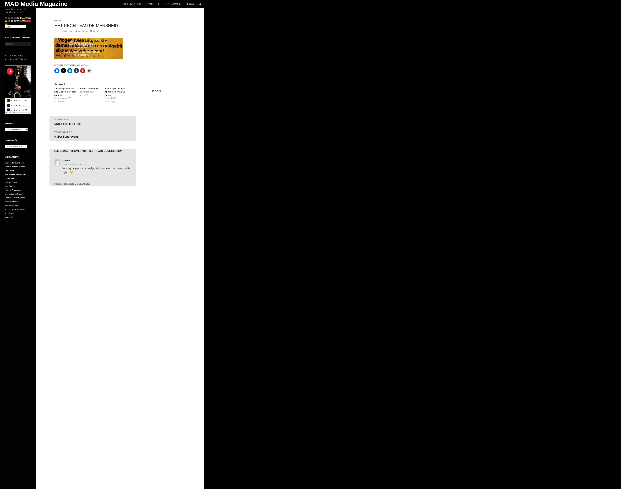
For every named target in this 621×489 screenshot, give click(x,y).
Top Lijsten (9, 213)
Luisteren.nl (10, 178)
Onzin (57, 20)
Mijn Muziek (132, 3)
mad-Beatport (11, 182)
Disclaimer (172, 3)
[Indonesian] (6, 21)
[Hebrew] (29, 18)
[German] (23, 18)
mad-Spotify (10, 186)
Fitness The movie (89, 88)
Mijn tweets (155, 90)
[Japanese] (12, 21)
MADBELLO (82, 31)
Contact (152, 3)
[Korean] (15, 21)
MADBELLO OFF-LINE (68, 122)
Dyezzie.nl (9, 170)
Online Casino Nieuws (14, 194)
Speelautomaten (12, 201)
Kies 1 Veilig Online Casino (16, 174)
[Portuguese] (20, 21)
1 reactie (97, 31)
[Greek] (26, 18)
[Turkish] (29, 21)
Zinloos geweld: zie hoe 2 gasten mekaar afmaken (65, 91)
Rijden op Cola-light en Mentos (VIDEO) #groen (115, 91)
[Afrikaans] (6, 18)
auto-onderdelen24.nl (14, 163)
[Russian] (23, 21)
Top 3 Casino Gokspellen (15, 209)
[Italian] (9, 21)
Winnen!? (9, 217)
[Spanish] (26, 21)
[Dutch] (15, 18)
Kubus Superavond (66, 134)
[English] (17, 18)
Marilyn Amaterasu (13, 190)
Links (189, 3)
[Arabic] (9, 18)
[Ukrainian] (6, 23)
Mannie (66, 160)
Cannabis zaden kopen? (15, 166)
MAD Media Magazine (36, 3)
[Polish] (17, 21)
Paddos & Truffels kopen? (15, 197)
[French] (20, 18)
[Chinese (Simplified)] (12, 18)
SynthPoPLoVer (11, 205)
